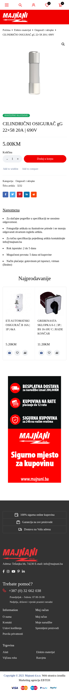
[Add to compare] (30, 169)
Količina (7, 152)
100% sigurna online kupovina (37, 514)
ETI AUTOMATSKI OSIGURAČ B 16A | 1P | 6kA (18, 325)
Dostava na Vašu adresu (37, 529)
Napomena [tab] (11, 210)
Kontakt (7, 622)
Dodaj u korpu (45, 158)
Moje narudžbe (43, 622)
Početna (6, 30)
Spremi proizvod (49, 3)
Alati (5, 652)
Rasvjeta (41, 657)
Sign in (34, 5)
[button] (63, 44)
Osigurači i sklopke (44, 30)
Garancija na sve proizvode (37, 522)
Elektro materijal (22, 30)
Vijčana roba (10, 657)
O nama (7, 616)
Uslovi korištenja (12, 628)
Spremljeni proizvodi (47, 628)
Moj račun (41, 616)
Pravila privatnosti (13, 633)
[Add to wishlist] (10, 169)
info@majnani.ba (12, 241)
